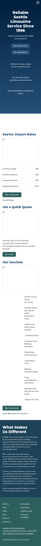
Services (6, 504)
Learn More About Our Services (15, 413)
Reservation (25, 507)
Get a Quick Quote (20, 52)
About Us (6, 518)
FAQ (4, 515)
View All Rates (8, 200)
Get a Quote (9, 254)
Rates (5, 511)
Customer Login (26, 511)
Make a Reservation (20, 46)
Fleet (4, 507)
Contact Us (7, 522)
